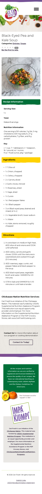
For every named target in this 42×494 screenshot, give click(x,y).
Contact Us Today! (21, 342)
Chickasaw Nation (14, 431)
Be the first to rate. (10, 50)
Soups (23, 44)
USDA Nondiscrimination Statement (21, 483)
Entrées (16, 44)
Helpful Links (21, 480)
